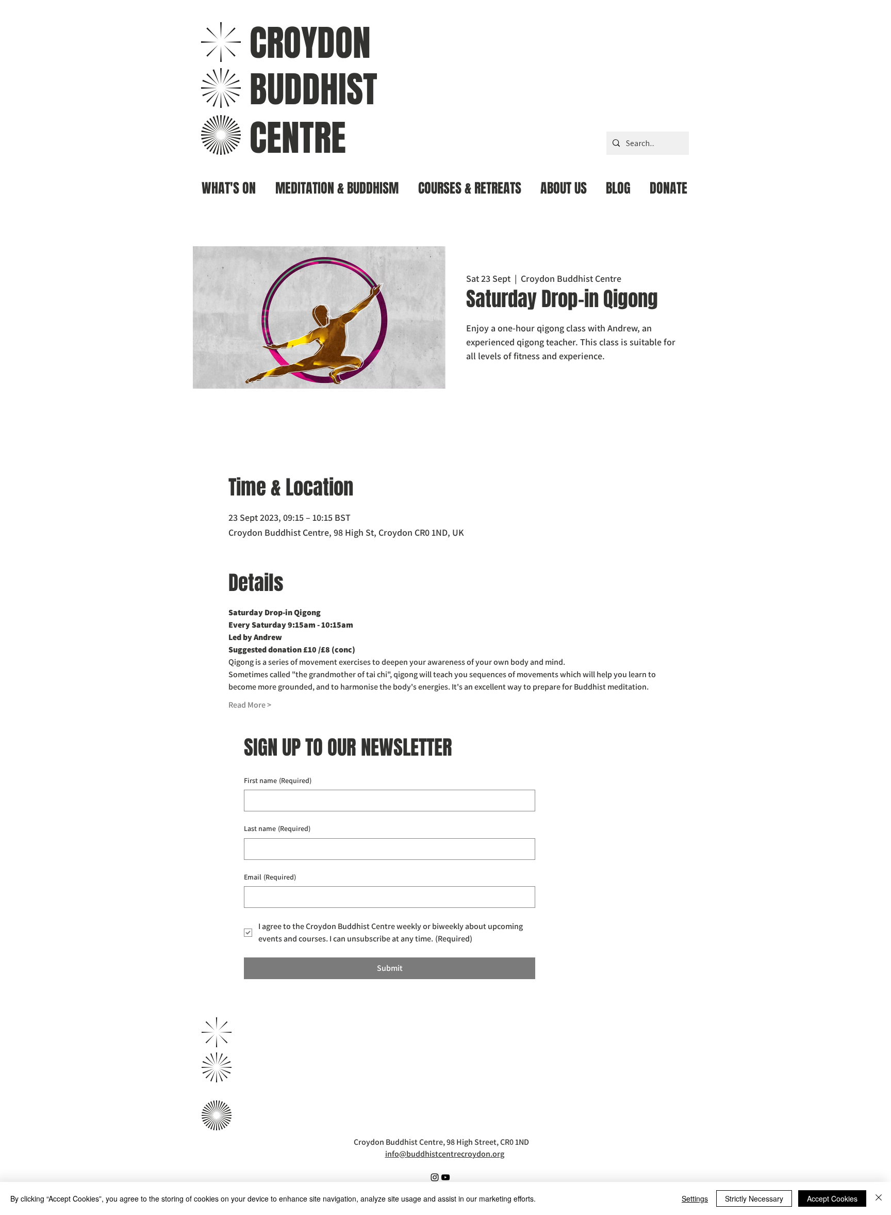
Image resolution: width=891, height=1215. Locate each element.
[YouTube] (445, 1177)
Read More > (249, 704)
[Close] (878, 1198)
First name (277, 780)
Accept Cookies (832, 1198)
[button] (337, 184)
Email (270, 877)
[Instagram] (435, 1177)
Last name (277, 828)
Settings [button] (695, 1198)
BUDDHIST (313, 89)
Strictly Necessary (754, 1198)
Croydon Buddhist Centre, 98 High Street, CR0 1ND (441, 1142)
